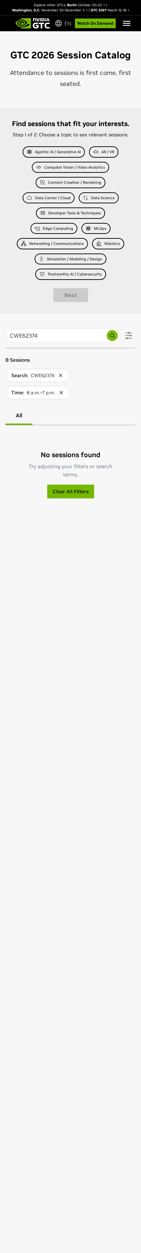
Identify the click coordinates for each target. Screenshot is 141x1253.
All (19, 415)
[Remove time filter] (61, 392)
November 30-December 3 (49, 10)
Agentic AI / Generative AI (58, 151)
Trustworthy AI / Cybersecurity (75, 274)
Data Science (103, 197)
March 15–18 (109, 10)
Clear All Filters (71, 491)
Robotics (112, 243)
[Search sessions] (112, 335)
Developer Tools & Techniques (74, 213)
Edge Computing (58, 228)
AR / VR (107, 151)
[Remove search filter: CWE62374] (60, 375)
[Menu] (127, 23)
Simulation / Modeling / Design (74, 259)
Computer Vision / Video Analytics (74, 167)
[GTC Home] (32, 23)
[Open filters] (129, 335)
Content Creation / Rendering (74, 182)
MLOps (100, 228)
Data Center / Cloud (52, 197)
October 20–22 (85, 5)
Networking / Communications (56, 243)
